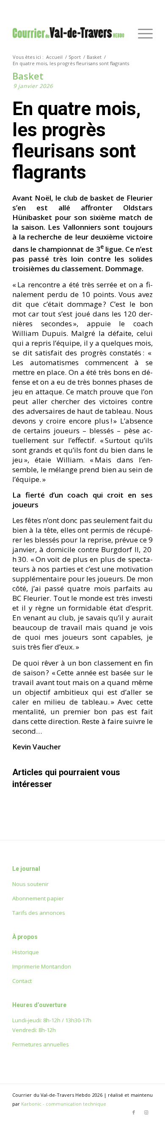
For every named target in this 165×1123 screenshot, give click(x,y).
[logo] (68, 33)
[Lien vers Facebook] (133, 1112)
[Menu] (141, 33)
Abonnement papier (38, 898)
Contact (22, 981)
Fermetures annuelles (40, 1044)
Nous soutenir (30, 884)
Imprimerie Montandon (41, 966)
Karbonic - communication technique (63, 1104)
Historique (25, 952)
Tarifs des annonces (38, 913)
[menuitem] (141, 33)
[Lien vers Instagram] (146, 1112)
